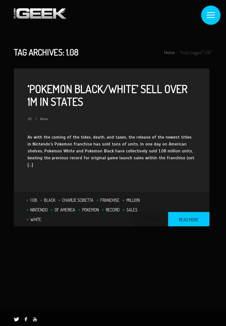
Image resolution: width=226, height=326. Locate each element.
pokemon (90, 210)
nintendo (39, 210)
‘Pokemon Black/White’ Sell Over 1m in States (107, 95)
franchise (110, 200)
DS (30, 119)
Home (169, 52)
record (113, 210)
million (133, 200)
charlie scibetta (77, 200)
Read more (189, 219)
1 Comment (150, 219)
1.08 (33, 200)
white (35, 219)
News (44, 119)
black (49, 200)
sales (132, 210)
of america (65, 210)
